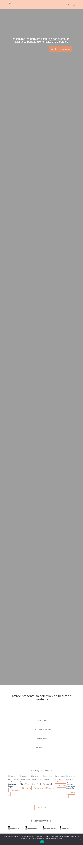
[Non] (80, 839)
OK (42, 842)
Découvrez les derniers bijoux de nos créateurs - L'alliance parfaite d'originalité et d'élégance (41, 40)
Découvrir (15, 790)
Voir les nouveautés (60, 49)
